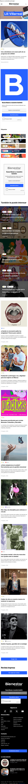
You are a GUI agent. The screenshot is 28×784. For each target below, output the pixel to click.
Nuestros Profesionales (18, 717)
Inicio (2, 717)
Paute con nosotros (17, 719)
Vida (2, 724)
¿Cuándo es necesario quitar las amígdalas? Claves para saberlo (18, 760)
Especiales (7, 155)
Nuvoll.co (22, 783)
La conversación (4, 727)
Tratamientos (7, 141)
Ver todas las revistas (14, 672)
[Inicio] (14, 4)
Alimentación (7, 136)
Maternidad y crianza (5, 721)
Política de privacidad (18, 726)
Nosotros (3, 729)
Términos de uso (16, 724)
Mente (6, 150)
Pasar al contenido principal (7, 1)
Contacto (15, 722)
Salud (2, 719)
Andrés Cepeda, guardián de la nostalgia (14, 644)
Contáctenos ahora (14, 750)
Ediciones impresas (17, 721)
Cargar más (14, 659)
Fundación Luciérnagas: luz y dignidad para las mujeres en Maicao (17, 770)
